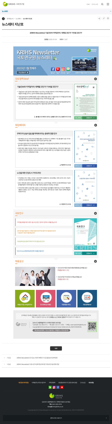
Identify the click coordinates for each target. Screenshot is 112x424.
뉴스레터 (18, 19)
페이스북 (57, 387)
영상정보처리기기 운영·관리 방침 (67, 382)
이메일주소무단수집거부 (39, 382)
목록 (56, 348)
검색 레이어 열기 (102, 4)
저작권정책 (52, 382)
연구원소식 (10, 19)
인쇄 (108, 18)
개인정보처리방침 (23, 382)
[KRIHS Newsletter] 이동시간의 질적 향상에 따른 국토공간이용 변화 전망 (38, 364)
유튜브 (61, 387)
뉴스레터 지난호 (27, 19)
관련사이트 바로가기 (56, 418)
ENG (88, 4)
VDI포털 (91, 382)
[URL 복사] (104, 18)
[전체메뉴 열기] (108, 4)
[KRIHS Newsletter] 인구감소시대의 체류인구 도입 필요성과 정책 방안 (37, 358)
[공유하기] (99, 18)
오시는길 (82, 382)
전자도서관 (95, 4)
